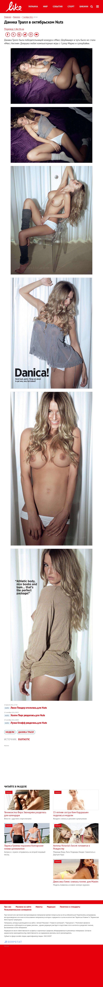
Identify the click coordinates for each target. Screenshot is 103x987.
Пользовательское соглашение (17, 909)
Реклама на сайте (23, 906)
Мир (45, 6)
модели (10, 732)
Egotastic (24, 739)
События (57, 6)
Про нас (7, 906)
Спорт (71, 6)
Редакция (51, 906)
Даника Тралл (26, 732)
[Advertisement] (51, 764)
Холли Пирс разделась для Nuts (25, 715)
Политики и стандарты (70, 906)
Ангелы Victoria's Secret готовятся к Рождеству (71, 847)
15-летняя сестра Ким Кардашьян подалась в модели (71, 814)
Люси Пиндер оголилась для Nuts (26, 707)
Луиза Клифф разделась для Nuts (26, 722)
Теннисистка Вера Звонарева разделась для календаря (25, 814)
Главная (7, 17)
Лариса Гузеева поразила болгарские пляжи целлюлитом (23, 847)
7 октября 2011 (27, 17)
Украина (33, 6)
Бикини (84, 6)
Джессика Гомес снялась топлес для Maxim (75, 881)
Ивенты (39, 906)
